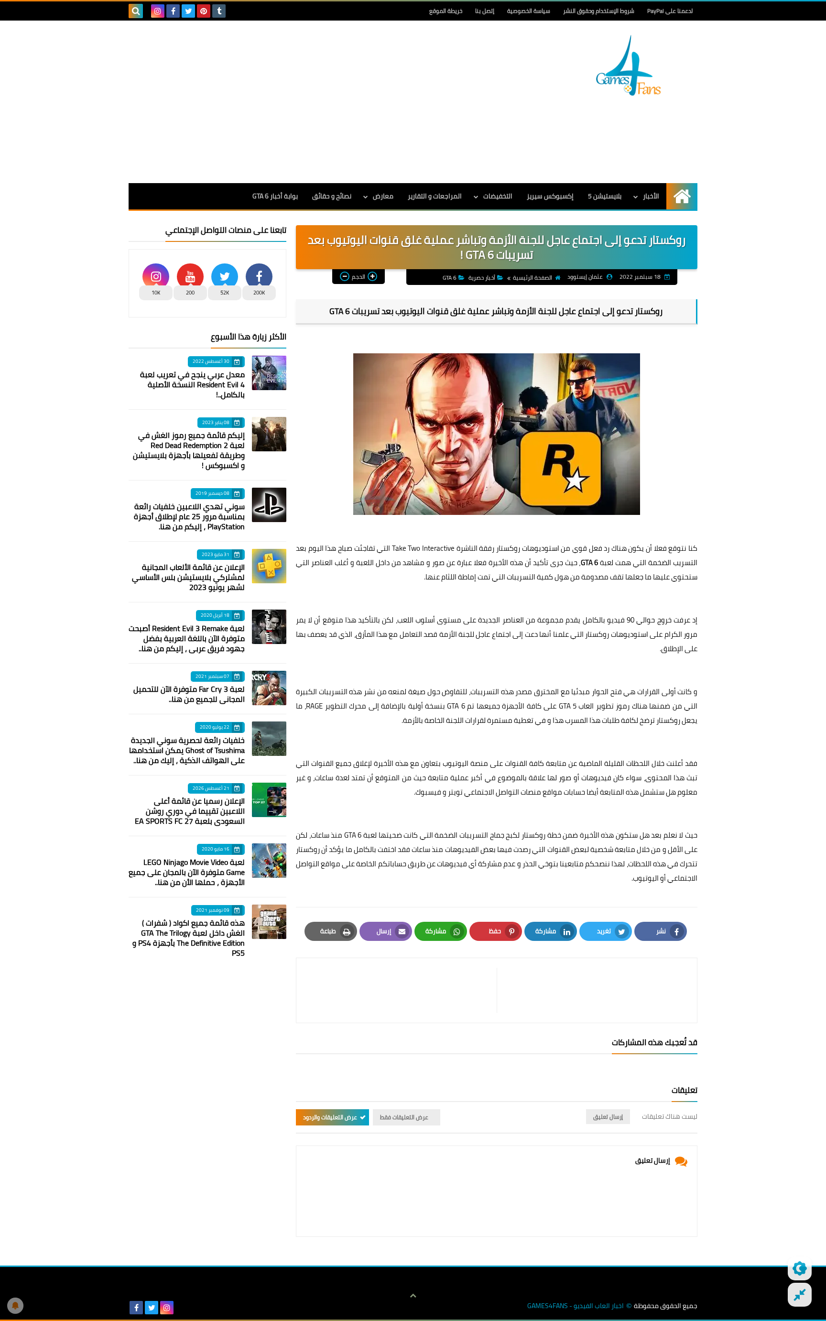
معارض (383, 196)
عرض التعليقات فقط (404, 1117)
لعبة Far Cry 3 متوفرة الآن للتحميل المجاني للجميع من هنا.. (189, 694)
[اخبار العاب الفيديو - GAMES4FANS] (628, 65)
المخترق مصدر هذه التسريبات (514, 692)
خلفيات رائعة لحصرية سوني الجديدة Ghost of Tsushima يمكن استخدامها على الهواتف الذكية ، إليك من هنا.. (187, 750)
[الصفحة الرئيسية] (681, 196)
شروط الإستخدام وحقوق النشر (598, 10)
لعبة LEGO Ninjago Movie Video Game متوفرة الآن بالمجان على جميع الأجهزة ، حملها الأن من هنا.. (187, 872)
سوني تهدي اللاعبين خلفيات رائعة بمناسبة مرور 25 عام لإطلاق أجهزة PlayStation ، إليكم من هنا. (189, 516)
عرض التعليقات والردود (330, 1117)
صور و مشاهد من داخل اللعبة (400, 562)
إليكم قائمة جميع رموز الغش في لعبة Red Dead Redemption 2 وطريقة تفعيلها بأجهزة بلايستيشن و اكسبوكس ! (189, 450)
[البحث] (136, 11)
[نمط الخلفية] (800, 1295)
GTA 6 (449, 278)
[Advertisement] (303, 102)
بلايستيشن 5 (604, 196)
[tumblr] (219, 11)
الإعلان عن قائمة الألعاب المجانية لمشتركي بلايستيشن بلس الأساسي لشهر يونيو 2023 (188, 577)
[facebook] (173, 11)
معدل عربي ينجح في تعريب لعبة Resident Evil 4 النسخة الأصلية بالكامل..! (192, 384)
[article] (401, 990)
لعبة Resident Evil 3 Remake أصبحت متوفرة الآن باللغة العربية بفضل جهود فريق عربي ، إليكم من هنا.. (187, 638)
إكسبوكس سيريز (550, 196)
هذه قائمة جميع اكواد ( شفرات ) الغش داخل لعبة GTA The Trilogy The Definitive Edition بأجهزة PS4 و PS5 (188, 938)
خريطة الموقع (445, 10)
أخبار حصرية (481, 278)
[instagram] (157, 11)
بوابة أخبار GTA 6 (275, 196)
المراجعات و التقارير (435, 196)
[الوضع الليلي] (800, 1268)
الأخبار (651, 196)
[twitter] (188, 11)
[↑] (413, 1295)
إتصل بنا (484, 10)
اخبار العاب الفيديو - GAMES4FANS (575, 1306)
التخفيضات (497, 196)
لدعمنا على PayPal (670, 10)
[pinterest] (203, 11)
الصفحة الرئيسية (532, 278)
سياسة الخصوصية (528, 10)
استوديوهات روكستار (527, 548)
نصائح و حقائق (331, 196)
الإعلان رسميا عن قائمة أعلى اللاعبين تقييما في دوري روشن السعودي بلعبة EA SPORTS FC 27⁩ (190, 811)
